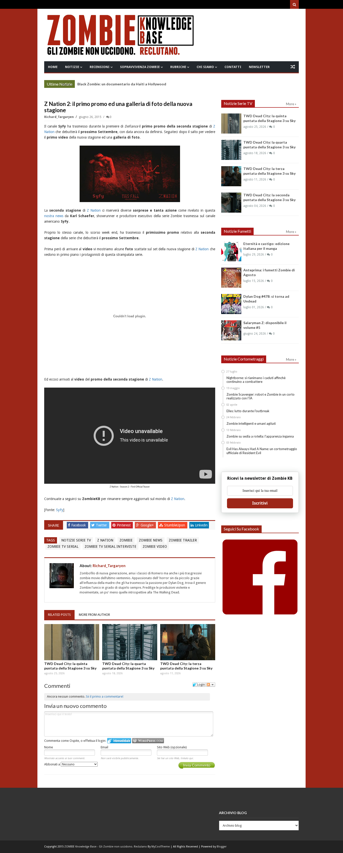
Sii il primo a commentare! (104, 696)
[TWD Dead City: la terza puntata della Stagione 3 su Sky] (187, 642)
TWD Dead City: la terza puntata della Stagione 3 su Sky (186, 665)
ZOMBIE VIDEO (155, 546)
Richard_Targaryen (59, 117)
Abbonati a (52, 764)
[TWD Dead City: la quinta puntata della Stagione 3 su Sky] (71, 642)
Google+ (148, 525)
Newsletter (259, 67)
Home (53, 67)
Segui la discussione (210, 684)
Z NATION (105, 540)
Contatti (232, 67)
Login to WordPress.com (148, 740)
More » (67, 85)
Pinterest (124, 525)
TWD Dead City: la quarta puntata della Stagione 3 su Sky (128, 665)
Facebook (79, 525)
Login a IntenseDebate (119, 740)
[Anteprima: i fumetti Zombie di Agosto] (231, 278)
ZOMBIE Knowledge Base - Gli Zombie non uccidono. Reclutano (105, 846)
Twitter (102, 525)
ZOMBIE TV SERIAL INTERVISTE (110, 546)
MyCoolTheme (160, 846)
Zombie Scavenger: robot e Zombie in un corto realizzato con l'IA (260, 396)
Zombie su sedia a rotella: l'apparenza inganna (260, 436)
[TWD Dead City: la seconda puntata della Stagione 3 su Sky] (231, 203)
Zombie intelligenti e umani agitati (251, 423)
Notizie (72, 67)
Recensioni (99, 67)
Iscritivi (260, 503)
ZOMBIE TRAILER (183, 540)
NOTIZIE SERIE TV (76, 540)
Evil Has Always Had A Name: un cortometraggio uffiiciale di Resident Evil (261, 451)
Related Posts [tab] (59, 615)
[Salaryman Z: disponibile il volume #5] (231, 330)
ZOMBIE (126, 540)
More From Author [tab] (94, 615)
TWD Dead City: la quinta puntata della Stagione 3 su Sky (70, 665)
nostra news (53, 216)
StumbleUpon (175, 525)
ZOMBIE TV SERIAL (62, 546)
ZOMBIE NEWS (150, 540)
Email (104, 747)
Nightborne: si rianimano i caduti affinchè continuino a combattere (255, 380)
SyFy (59, 510)
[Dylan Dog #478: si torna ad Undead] (231, 304)
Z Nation (94, 210)
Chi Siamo (205, 67)
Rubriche (178, 67)
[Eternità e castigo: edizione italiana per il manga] (231, 251)
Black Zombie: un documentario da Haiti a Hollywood (121, 84)
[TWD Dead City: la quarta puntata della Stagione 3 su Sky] (129, 642)
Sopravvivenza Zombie (140, 67)
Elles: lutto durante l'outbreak (247, 411)
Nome (48, 747)
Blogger (221, 846)
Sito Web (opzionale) (172, 747)
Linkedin (201, 525)
